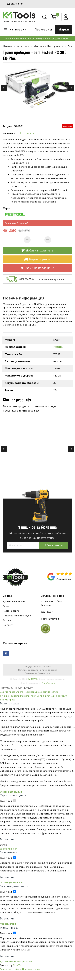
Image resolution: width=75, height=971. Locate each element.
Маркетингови (28, 695)
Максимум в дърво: (19, 375)
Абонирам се (54, 545)
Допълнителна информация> (16, 961)
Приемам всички (31, 969)
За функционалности (11, 882)
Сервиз (7, 620)
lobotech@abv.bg (50, 618)
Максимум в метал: (19, 368)
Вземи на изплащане (39, 268)
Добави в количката (40, 250)
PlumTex (17, 965)
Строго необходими (27, 691)
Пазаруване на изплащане (17, 615)
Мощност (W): (14, 354)
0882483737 (47, 611)
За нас (6, 606)
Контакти (8, 624)
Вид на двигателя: (18, 361)
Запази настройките (11, 969)
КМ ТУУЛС (32, 679)
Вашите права (7, 691)
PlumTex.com (48, 683)
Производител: (16, 347)
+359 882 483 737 (14, 3)
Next (71, 88)
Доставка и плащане (14, 601)
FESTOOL (58, 346)
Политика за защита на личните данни (37, 670)
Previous (4, 88)
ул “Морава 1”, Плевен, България (53, 602)
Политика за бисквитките (37, 673)
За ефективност (46, 691)
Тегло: (9, 390)
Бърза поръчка (40, 259)
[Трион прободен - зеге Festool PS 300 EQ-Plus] (37, 88)
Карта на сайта (11, 610)
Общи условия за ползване (37, 666)
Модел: (10, 339)
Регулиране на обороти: (22, 383)
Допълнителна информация (52, 695)
